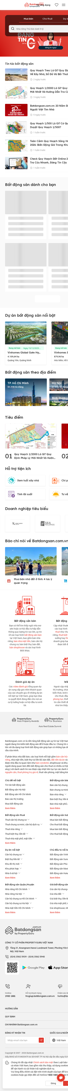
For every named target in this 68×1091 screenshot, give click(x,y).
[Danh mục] (63, 5)
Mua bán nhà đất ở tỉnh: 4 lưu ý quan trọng (33, 581)
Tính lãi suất (24, 494)
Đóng (53, 1083)
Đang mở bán (14, 348)
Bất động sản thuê (15, 815)
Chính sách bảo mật (43, 1062)
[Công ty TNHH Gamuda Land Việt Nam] (47, 523)
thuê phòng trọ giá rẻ (27, 772)
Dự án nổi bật (12, 849)
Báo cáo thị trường (14, 798)
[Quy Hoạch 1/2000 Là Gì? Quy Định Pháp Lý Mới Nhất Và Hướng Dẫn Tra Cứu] (30, 435)
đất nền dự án (58, 759)
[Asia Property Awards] (25, 719)
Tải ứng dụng (43, 5)
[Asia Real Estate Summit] (50, 726)
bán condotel (42, 762)
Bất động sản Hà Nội (15, 789)
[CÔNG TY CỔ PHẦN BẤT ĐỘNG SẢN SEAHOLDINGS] (17, 523)
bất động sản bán (33, 634)
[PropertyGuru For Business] (53, 719)
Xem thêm (10, 808)
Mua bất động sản (14, 803)
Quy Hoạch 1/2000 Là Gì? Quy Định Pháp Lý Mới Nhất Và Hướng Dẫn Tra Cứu (35, 456)
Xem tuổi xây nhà (28, 480)
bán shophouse (17, 647)
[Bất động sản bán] (25, 604)
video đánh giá (20, 686)
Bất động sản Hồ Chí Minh (18, 794)
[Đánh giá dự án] (25, 665)
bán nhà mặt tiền (22, 641)
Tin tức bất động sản (15, 784)
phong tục (58, 699)
